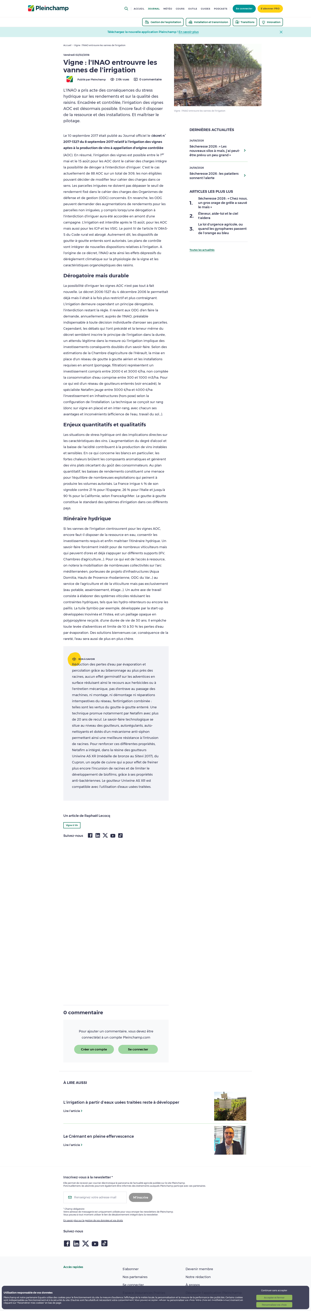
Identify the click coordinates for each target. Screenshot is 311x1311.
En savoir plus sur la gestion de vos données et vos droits (93, 1220)
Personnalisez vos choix (274, 1304)
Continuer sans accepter (274, 1290)
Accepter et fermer (274, 1297)
